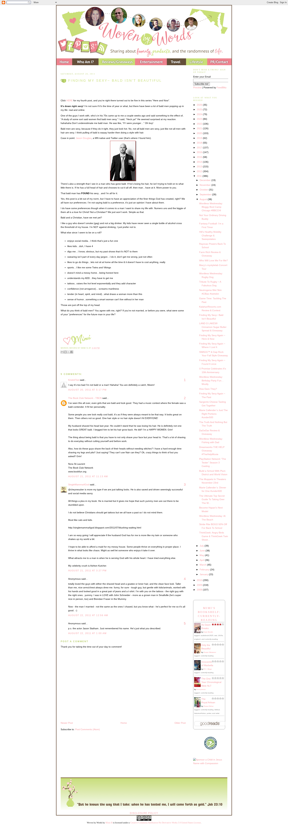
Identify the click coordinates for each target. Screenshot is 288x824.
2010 (200, 580)
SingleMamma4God (78, 484)
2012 (200, 171)
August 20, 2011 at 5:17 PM (87, 389)
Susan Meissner (210, 652)
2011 (199, 176)
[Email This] (62, 352)
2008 (200, 589)
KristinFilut (73, 380)
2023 (200, 119)
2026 (200, 104)
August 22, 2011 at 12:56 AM (88, 615)
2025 (200, 109)
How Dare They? (208, 389)
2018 (200, 142)
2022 (200, 123)
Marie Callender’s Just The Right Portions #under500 (213, 414)
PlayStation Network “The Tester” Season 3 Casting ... (212, 462)
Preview (197, 87)
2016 (200, 152)
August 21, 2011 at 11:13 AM (88, 476)
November (205, 185)
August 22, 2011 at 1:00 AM (87, 633)
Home (123, 723)
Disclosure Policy (144, 813)
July (202, 545)
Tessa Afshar (209, 706)
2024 (200, 114)
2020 (200, 133)
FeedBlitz (221, 87)
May (202, 555)
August (204, 199)
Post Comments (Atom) (87, 729)
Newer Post (67, 723)
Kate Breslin (208, 632)
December (205, 180)
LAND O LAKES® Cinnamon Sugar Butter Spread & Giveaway (212, 327)
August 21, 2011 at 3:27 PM (87, 570)
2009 (200, 585)
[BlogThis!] (65, 352)
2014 (200, 162)
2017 (200, 147)
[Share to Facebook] (71, 352)
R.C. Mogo (208, 669)
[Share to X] (68, 352)
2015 (200, 157)
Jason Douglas (84, 138)
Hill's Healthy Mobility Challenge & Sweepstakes (210, 235)
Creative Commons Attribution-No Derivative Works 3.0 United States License (165, 822)
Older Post (180, 723)
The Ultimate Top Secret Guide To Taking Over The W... (212, 499)
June (203, 550)
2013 (200, 166)
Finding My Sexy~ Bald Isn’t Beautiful (115, 80)
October (204, 189)
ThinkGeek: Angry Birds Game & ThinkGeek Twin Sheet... (213, 536)
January (204, 574)
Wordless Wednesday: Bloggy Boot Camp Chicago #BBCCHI (211, 207)
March (203, 564)
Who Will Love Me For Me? (213, 260)
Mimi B (109, 822)
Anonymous (201, 689)
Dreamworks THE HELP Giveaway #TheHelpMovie (211, 451)
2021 (200, 128)
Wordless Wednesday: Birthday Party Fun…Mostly (211, 380)
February (205, 569)
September (206, 194)
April (202, 560)
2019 (200, 138)
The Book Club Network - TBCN (85, 398)
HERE (69, 100)
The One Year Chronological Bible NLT (211, 682)
